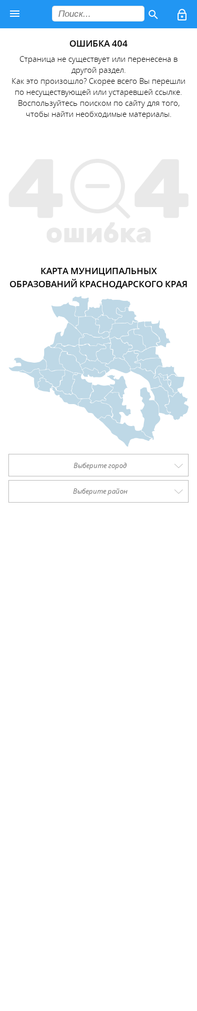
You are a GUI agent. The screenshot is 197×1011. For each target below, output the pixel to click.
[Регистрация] (183, 16)
